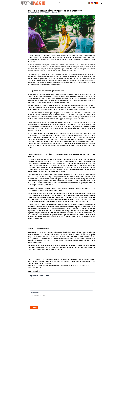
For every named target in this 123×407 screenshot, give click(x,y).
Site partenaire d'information (39, 13)
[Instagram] (92, 3)
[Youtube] (97, 3)
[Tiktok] (94, 3)
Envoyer (34, 307)
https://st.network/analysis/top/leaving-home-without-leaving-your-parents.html (61, 265)
